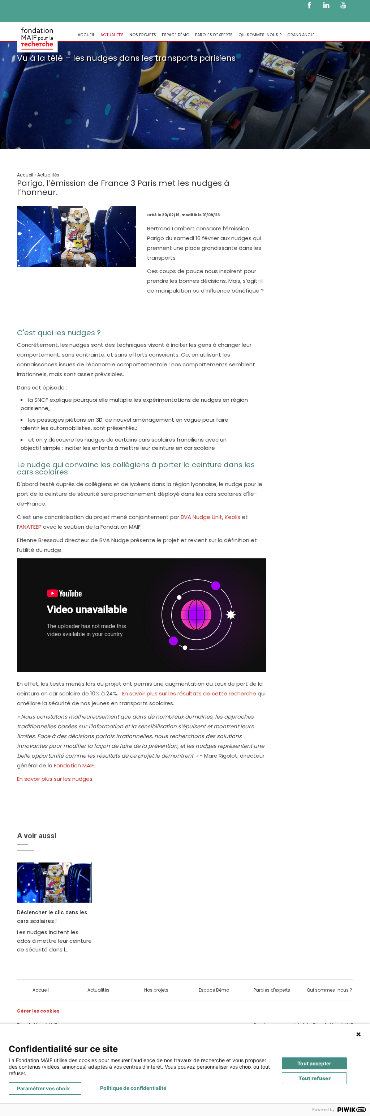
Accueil (86, 35)
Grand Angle (301, 35)
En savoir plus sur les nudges (54, 779)
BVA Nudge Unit (201, 517)
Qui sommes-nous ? (259, 35)
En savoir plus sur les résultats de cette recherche (189, 693)
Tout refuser (314, 1078)
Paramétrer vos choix (43, 1088)
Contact (87, 53)
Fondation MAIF (74, 765)
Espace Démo (175, 35)
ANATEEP (30, 527)
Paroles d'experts (214, 35)
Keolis (232, 517)
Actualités (112, 35)
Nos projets (142, 35)
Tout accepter (314, 1063)
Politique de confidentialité (133, 1088)
